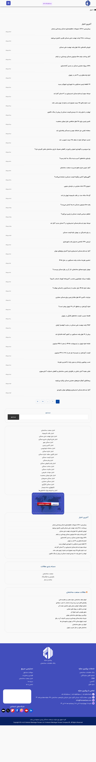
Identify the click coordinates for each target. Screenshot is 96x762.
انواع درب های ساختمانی (79, 624)
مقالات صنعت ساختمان (76, 592)
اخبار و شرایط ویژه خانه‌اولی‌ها (48, 490)
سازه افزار (91, 684)
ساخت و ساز (48, 580)
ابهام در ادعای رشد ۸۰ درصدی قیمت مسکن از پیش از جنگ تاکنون (67, 554)
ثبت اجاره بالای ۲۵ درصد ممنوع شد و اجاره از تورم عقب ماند (69, 550)
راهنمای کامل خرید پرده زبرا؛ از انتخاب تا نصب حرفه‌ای (71, 603)
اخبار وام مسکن (48, 460)
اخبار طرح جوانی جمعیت (48, 475)
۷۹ (42, 401)
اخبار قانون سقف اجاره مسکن (48, 454)
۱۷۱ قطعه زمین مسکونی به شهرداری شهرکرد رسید (72, 544)
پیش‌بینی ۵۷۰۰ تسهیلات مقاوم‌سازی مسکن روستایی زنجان (69, 525)
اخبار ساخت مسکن (48, 466)
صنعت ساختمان (48, 574)
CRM (92, 678)
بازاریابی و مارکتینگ (48, 577)
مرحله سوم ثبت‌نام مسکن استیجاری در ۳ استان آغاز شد (70, 547)
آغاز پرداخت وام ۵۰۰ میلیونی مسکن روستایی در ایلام (71, 534)
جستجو (48, 413)
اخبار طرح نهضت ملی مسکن (48, 436)
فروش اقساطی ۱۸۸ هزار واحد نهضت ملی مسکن (72, 531)
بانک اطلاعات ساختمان (87, 672)
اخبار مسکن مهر (48, 442)
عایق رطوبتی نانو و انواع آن (78, 612)
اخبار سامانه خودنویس (48, 448)
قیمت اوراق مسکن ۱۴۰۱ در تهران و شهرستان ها (73, 621)
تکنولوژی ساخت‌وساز (48, 487)
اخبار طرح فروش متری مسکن (48, 439)
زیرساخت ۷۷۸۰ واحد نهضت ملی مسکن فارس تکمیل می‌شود (69, 528)
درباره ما (30, 681)
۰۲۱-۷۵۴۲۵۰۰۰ (76, 694)
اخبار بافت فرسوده (48, 433)
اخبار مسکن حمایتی (48, 481)
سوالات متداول (28, 672)
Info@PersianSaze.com (84, 700)
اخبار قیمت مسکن (48, 457)
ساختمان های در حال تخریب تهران (76, 628)
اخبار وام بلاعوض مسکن (48, 463)
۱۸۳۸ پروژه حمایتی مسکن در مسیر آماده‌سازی (73, 538)
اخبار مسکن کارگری (48, 484)
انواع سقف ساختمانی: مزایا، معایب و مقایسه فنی (72, 600)
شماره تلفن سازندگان (87, 675)
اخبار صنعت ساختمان (48, 430)
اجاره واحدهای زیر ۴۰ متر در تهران (77, 541)
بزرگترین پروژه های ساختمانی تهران (76, 615)
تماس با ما (29, 684)
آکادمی (92, 681)
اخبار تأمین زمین (48, 445)
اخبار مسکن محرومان (48, 478)
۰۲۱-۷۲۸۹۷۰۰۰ (47, 4)
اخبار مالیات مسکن (48, 469)
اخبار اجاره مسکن (48, 451)
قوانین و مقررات (27, 675)
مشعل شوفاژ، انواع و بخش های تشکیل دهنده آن (72, 606)
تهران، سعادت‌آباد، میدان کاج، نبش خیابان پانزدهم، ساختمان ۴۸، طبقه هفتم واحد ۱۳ (64, 697)
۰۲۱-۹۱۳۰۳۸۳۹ (87, 694)
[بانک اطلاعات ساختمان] (95, 10)
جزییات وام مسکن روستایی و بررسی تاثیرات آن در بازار (70, 618)
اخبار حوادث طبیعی (48, 472)
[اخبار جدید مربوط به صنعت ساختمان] (88, 3)
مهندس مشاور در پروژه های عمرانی (76, 609)
